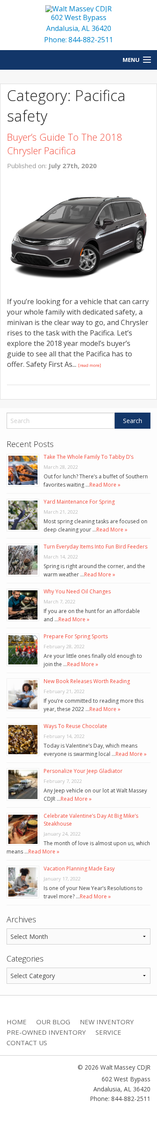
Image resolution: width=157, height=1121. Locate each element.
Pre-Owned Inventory (46, 1032)
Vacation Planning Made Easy (79, 868)
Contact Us (27, 1042)
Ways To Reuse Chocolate (75, 726)
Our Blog (53, 1021)
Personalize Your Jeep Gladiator (83, 771)
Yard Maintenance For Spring (79, 501)
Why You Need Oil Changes (77, 591)
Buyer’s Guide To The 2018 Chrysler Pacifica (65, 143)
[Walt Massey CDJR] (78, 8)
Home (17, 1021)
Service (108, 1032)
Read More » (104, 484)
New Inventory (107, 1021)
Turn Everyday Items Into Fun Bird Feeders (95, 546)
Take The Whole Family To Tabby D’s (88, 457)
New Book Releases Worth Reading (87, 681)
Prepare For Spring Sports (76, 636)
